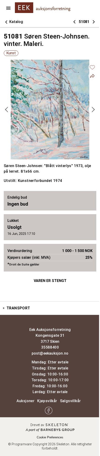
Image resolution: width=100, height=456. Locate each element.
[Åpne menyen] (8, 8)
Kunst (11, 53)
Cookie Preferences (50, 437)
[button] (13, 22)
